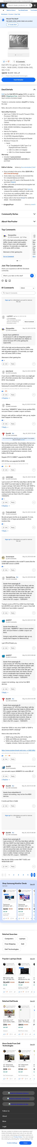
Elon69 (8, 433)
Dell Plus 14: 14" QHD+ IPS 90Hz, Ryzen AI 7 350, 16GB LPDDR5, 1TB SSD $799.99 (24, 1021)
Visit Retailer (18, 80)
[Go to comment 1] (17, 260)
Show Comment (29, 321)
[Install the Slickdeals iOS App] (18, 1104)
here (29, 189)
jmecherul (9, 371)
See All (32, 884)
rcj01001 (10, 316)
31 (6, 61)
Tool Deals (33, 10)
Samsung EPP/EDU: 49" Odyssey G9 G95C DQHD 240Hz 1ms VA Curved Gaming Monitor (9, 905)
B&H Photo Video (23, 988)
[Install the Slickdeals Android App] (18, 1099)
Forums (11, 14)
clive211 (33, 204)
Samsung (5, 915)
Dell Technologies (12, 949)
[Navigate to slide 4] (20, 55)
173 (21, 918)
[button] (8, 61)
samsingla (9, 477)
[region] (18, 1138)
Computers (9, 939)
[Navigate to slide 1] (15, 55)
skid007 (9, 620)
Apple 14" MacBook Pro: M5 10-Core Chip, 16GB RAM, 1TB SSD (24, 978)
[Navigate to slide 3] (18, 55)
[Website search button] (30, 5)
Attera (8, 404)
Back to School (11, 10)
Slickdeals (4, 14)
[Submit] (4, 293)
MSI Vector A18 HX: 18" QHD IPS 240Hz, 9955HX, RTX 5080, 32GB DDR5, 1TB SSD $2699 (8, 978)
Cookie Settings (12, 1143)
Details (13, 182)
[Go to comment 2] (18, 260)
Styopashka (12, 235)
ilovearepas (10, 556)
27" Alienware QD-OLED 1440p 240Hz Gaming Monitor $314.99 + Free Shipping (9, 1065)
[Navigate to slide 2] (17, 55)
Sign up (7, 300)
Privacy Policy (18, 1137)
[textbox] (16, 275)
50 (21, 992)
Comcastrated (11, 512)
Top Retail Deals (23, 10)
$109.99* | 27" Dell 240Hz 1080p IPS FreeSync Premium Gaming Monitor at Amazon (9, 1021)
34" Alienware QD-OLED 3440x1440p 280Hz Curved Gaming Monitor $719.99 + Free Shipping (23, 1065)
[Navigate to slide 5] (21, 55)
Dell (3, 94)
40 (6, 918)
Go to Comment (8, 256)
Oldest (23, 288)
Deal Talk (17, 14)
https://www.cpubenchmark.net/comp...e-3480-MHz (18, 750)
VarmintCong (10, 577)
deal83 (8, 766)
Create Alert (13, 24)
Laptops (22, 939)
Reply (13, 364)
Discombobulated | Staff (28, 167)
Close (25, 1143)
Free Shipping (10, 944)
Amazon (5, 1030)
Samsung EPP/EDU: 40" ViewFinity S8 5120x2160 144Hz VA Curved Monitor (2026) (24, 905)
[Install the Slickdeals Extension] (18, 1093)
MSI (4, 988)
